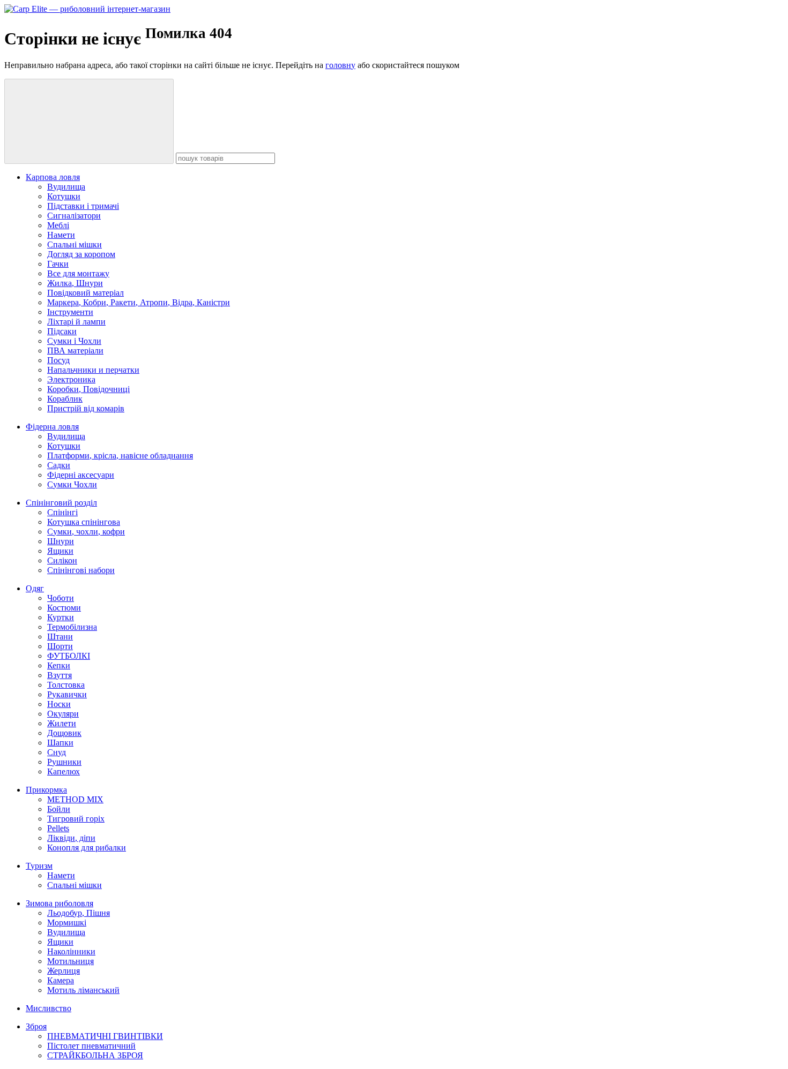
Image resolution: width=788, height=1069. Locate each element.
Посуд (58, 360)
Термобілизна (72, 626)
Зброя (36, 1026)
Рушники (64, 761)
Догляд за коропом (81, 254)
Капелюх (63, 771)
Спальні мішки (74, 244)
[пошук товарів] (89, 121)
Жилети (61, 723)
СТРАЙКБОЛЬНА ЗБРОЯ (95, 1055)
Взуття (59, 675)
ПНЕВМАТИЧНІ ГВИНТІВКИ (105, 1036)
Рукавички (67, 694)
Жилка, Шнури (75, 283)
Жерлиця (63, 970)
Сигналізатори (74, 215)
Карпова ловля (53, 177)
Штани (60, 636)
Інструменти (70, 312)
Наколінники (71, 951)
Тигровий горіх (76, 818)
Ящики (60, 550)
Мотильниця (70, 961)
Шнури (60, 541)
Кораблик (65, 398)
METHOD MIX (75, 799)
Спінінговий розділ (61, 502)
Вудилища (66, 186)
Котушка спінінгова (83, 521)
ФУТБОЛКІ (68, 655)
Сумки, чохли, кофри (86, 531)
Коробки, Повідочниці (88, 389)
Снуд (56, 752)
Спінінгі (62, 512)
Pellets (58, 828)
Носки (59, 704)
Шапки (60, 742)
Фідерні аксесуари (80, 474)
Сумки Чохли (72, 484)
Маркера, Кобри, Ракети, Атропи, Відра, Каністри (138, 302)
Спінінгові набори (81, 570)
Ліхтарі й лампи (76, 321)
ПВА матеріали (75, 350)
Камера (60, 980)
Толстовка (66, 684)
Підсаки (62, 331)
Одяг (35, 588)
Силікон (62, 560)
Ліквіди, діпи (71, 837)
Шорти (60, 646)
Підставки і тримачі (83, 205)
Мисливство (48, 1008)
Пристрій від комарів (85, 408)
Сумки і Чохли (74, 340)
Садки (58, 465)
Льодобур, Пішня (78, 912)
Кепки (58, 665)
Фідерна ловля (52, 426)
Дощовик (64, 732)
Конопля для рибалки (86, 847)
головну (340, 65)
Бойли (58, 809)
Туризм (39, 865)
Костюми (64, 607)
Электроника (71, 379)
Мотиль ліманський (83, 990)
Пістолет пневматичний (91, 1045)
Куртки (60, 617)
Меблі (58, 225)
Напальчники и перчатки (93, 369)
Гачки (58, 263)
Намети (61, 234)
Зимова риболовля (59, 903)
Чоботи (60, 598)
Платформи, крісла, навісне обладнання (120, 455)
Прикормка (46, 789)
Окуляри (63, 713)
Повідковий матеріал (85, 292)
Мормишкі (66, 922)
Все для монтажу (78, 273)
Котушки (63, 196)
